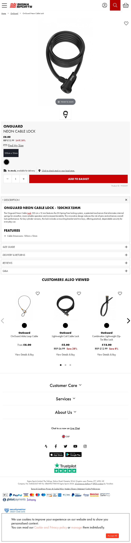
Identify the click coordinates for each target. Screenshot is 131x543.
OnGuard (14, 13)
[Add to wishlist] (126, 23)
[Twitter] (65, 446)
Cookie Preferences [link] (92, 489)
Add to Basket (78, 179)
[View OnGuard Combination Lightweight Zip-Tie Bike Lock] (107, 306)
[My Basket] (125, 5)
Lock (29, 213)
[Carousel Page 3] (70, 365)
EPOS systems (98, 483)
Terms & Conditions (38, 489)
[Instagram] (85, 446)
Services (63, 399)
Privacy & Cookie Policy (55, 489)
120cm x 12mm (11, 153)
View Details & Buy (24, 354)
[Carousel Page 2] (65, 365)
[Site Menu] (4, 5)
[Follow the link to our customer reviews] (67, 467)
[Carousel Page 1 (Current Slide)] (60, 365)
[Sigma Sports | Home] (21, 5)
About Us (63, 412)
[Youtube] (75, 446)
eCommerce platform (83, 483)
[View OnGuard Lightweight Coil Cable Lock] (65, 306)
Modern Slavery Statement (75, 489)
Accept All (112, 535)
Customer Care (63, 385)
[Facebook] (56, 446)
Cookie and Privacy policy (50, 527)
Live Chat (75, 428)
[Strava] (46, 446)
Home (3, 13)
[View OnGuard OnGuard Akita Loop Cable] (24, 306)
